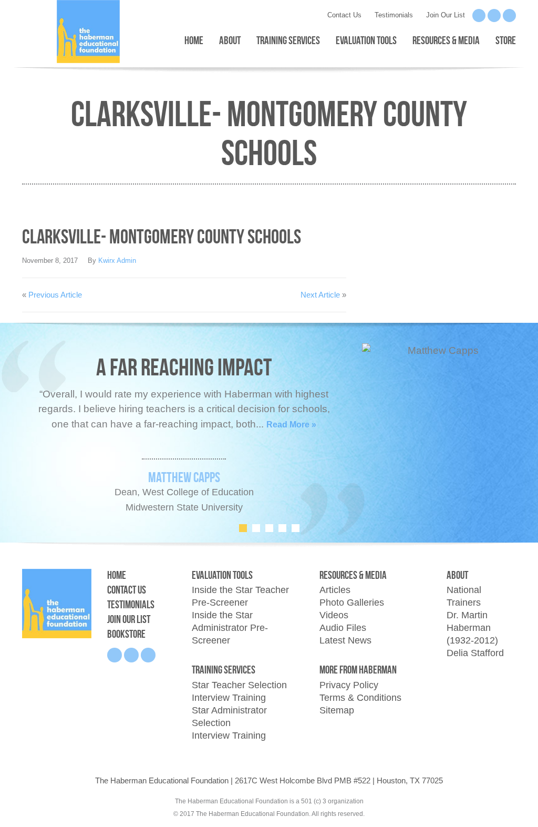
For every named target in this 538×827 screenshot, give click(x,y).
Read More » (291, 424)
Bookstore (126, 634)
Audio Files (342, 627)
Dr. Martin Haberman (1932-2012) (472, 628)
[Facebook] (478, 15)
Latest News (345, 640)
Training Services (288, 40)
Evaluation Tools (366, 40)
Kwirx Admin (117, 260)
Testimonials (394, 15)
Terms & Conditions (360, 697)
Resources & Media (446, 40)
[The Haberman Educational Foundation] (56, 602)
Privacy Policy (348, 685)
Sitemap (336, 710)
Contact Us (344, 15)
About (230, 40)
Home (193, 40)
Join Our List (445, 15)
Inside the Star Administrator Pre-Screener (230, 628)
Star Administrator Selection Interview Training (229, 723)
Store (505, 40)
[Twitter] (509, 15)
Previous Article (55, 294)
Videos (333, 615)
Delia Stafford (475, 653)
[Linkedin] (494, 15)
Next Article (320, 294)
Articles (334, 590)
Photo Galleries (351, 602)
